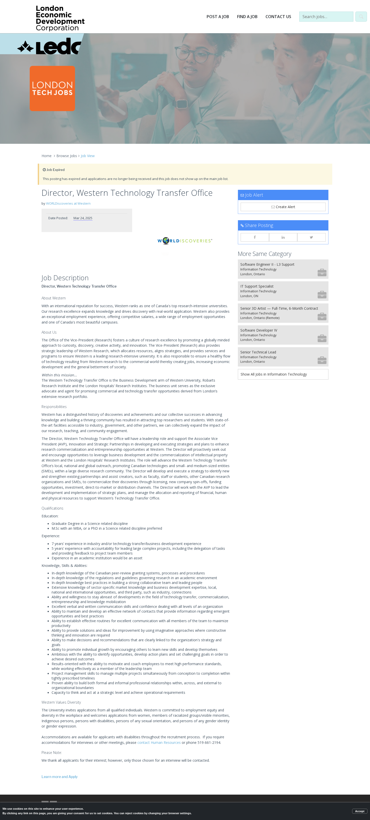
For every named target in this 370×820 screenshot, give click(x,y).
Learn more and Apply (60, 777)
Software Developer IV (258, 335)
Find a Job (247, 16)
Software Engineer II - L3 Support (267, 269)
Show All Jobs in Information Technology (274, 374)
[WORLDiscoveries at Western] (185, 240)
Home (47, 155)
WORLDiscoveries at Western (68, 203)
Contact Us (278, 16)
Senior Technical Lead (258, 357)
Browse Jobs (66, 155)
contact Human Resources (159, 742)
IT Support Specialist (258, 291)
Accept (359, 811)
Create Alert (285, 206)
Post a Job (218, 16)
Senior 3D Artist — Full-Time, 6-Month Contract (279, 313)
